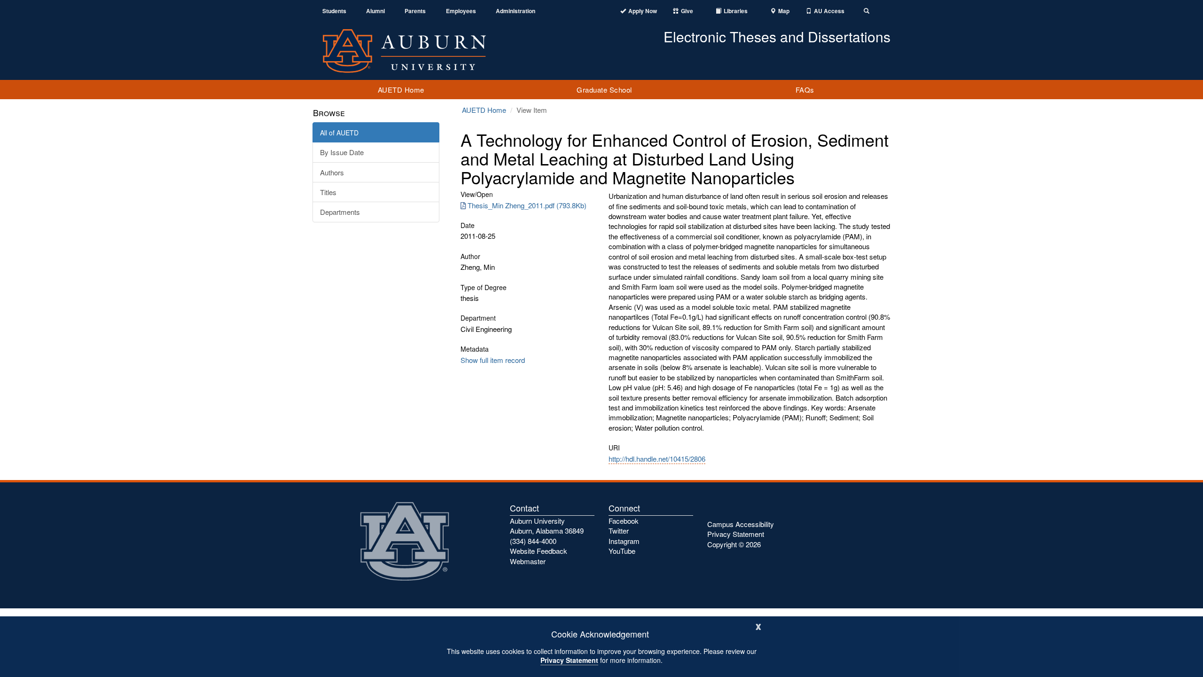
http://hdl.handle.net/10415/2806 (657, 459)
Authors (332, 172)
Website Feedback (538, 551)
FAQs (805, 89)
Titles (328, 192)
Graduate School (604, 89)
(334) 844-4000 (533, 541)
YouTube (622, 551)
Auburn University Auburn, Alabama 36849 (547, 525)
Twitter (619, 530)
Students (334, 11)
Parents (415, 11)
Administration (515, 11)
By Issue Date (342, 152)
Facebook (624, 521)
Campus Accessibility (740, 524)
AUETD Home (401, 89)
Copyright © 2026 (734, 544)
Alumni (375, 11)
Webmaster (528, 561)
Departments (340, 212)
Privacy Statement (569, 660)
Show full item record (493, 360)
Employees (461, 11)
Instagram (624, 541)
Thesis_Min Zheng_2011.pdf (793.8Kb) (527, 205)
